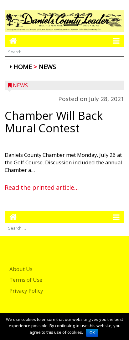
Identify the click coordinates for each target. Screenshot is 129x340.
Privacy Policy (26, 290)
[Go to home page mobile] (11, 40)
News (47, 66)
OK (92, 333)
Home (22, 66)
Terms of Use (25, 279)
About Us (21, 269)
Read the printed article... (42, 187)
